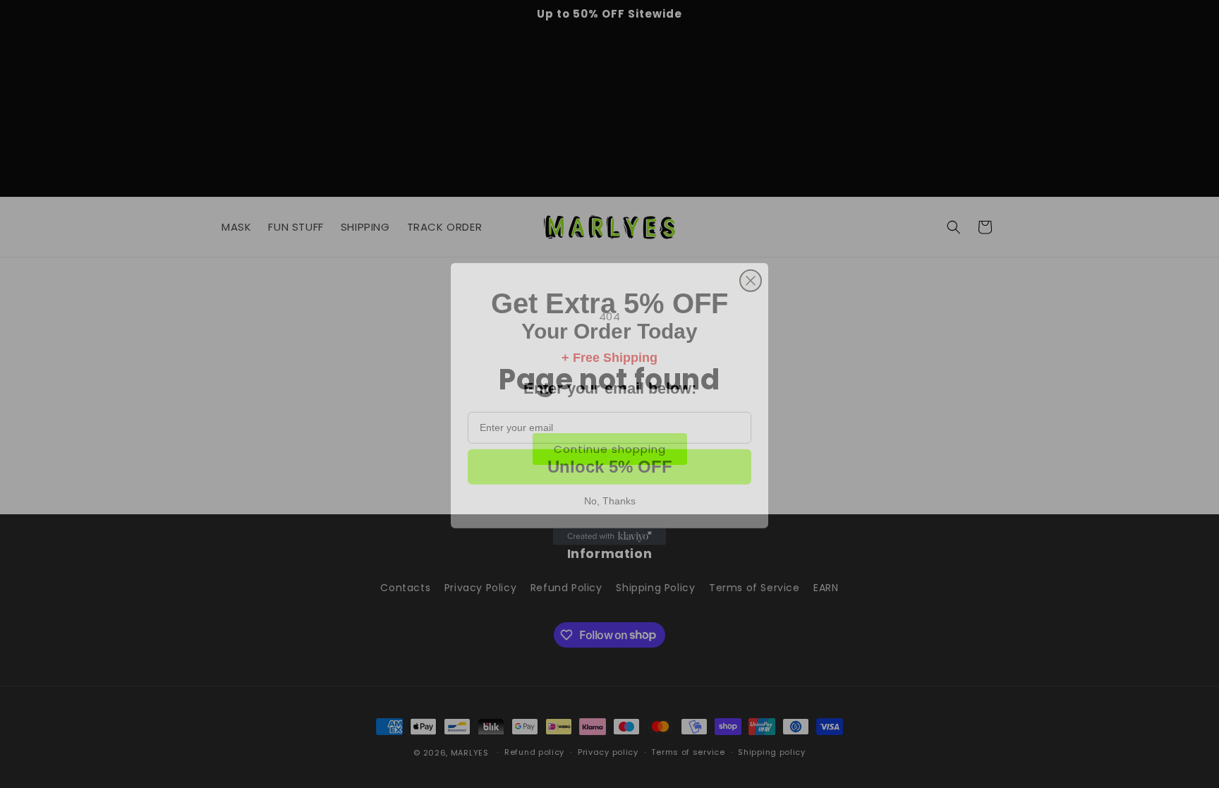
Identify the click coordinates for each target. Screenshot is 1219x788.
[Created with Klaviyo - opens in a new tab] (609, 527)
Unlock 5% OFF (609, 456)
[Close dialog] (750, 270)
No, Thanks (610, 491)
